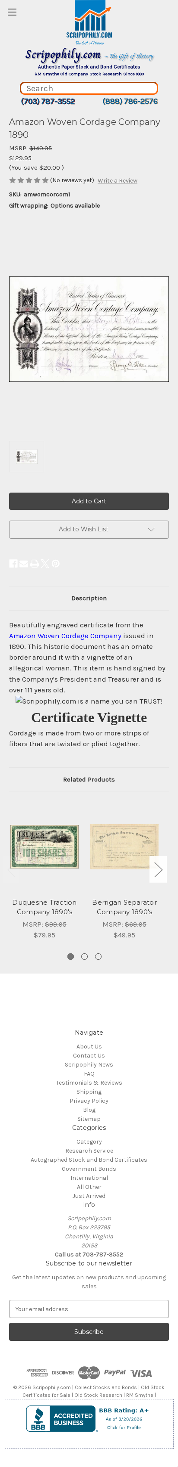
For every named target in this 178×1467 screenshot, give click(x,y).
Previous (11, 869)
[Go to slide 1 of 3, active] (70, 956)
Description (89, 598)
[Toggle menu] (12, 12)
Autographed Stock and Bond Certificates (89, 1159)
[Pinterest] (55, 564)
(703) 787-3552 (48, 101)
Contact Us (89, 1055)
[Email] (23, 564)
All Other (89, 1187)
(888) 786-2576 (130, 101)
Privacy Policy (89, 1100)
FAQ (89, 1073)
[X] (45, 564)
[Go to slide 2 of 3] (84, 956)
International (89, 1178)
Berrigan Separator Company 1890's (124, 907)
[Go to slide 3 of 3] (98, 956)
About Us (89, 1046)
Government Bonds (89, 1168)
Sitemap (89, 1119)
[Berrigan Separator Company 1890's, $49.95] (124, 846)
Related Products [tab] (89, 779)
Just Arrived (89, 1196)
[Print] (34, 564)
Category (89, 1141)
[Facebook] (13, 564)
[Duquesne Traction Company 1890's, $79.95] (44, 846)
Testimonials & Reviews (89, 1082)
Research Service (89, 1150)
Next (158, 869)
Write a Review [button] (117, 180)
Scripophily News (89, 1064)
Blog (89, 1109)
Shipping (89, 1091)
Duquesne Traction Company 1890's (44, 907)
